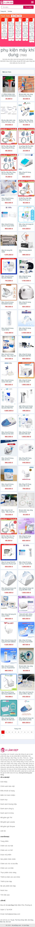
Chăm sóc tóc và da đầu (9, 863)
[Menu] (32, 2)
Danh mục (4, 800)
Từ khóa (10, 11)
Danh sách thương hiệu (8, 804)
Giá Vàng (30, 920)
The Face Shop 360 (21, 920)
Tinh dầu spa (5, 895)
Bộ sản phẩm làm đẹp (8, 886)
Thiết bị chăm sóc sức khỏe (10, 877)
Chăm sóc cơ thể (6, 850)
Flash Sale (5, 16)
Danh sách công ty (7, 808)
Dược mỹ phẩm (5, 855)
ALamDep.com (16, 925)
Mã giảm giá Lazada (7, 822)
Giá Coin (8, 922)
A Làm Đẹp (25, 925)
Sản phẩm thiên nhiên (8, 859)
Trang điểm (4, 841)
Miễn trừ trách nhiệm (7, 795)
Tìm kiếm (28, 7)
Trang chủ (3, 11)
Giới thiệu (3, 782)
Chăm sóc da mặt (6, 846)
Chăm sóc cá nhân (7, 868)
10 (31, 732)
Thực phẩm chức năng (8, 872)
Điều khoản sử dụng (7, 791)
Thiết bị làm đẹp (6, 881)
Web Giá (2, 922)
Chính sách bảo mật (7, 786)
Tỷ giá (12, 920)
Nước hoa (3, 890)
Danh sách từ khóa (7, 813)
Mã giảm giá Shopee (7, 826)
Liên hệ (3, 831)
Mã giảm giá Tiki (6, 817)
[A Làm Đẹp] (9, 750)
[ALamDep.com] (9, 2)
